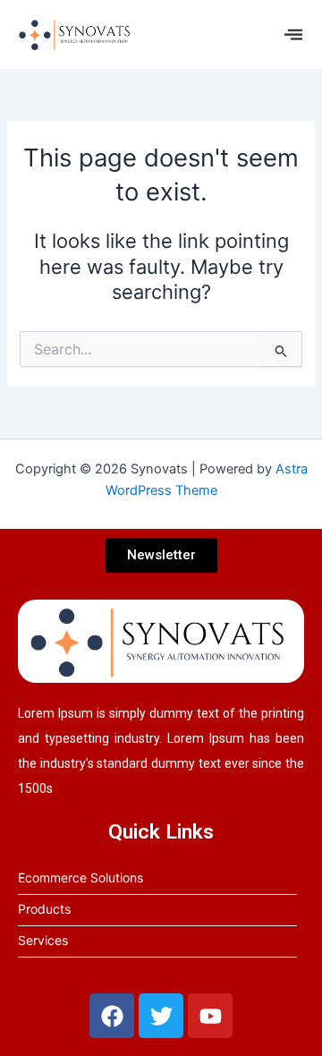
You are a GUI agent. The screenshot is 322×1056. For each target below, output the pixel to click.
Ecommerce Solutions (80, 877)
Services (43, 940)
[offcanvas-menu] (293, 34)
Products (44, 909)
